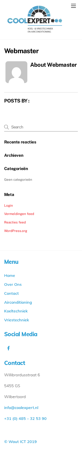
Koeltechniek (16, 310)
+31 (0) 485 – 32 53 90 (25, 418)
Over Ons (13, 284)
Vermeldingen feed (19, 214)
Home (9, 275)
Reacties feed (15, 222)
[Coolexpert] (33, 30)
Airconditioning (18, 302)
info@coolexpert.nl (21, 407)
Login (8, 205)
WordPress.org (15, 231)
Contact (11, 293)
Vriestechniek (16, 319)
